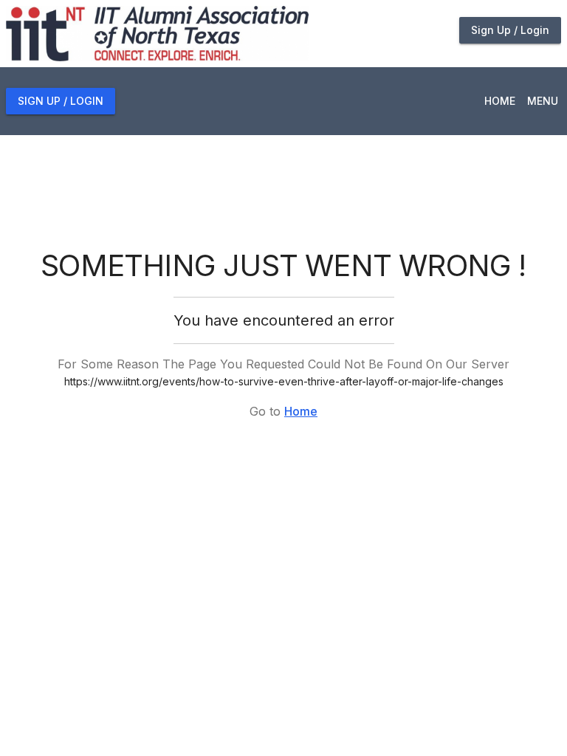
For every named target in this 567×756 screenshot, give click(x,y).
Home (300, 411)
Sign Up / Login (510, 30)
